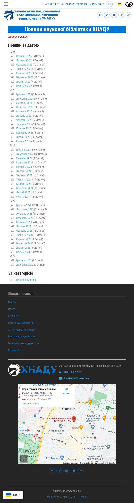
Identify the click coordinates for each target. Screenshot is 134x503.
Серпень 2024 (24, 166)
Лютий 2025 (23, 137)
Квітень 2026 (23, 73)
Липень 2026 (23, 60)
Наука (11, 309)
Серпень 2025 (24, 111)
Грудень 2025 (24, 94)
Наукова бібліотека (26, 279)
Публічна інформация (75, 4)
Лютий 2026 (23, 81)
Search (108, 1)
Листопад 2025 (25, 98)
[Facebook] (99, 15)
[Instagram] (106, 15)
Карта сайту (97, 4)
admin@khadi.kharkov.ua (75, 378)
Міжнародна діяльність (21, 336)
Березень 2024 (24, 188)
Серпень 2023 (24, 222)
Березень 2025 (24, 132)
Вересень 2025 (24, 107)
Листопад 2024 (25, 154)
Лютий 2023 (23, 247)
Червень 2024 (24, 175)
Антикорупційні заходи (21, 329)
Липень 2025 (23, 115)
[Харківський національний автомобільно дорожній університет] (30, 14)
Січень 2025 (23, 141)
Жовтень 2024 (24, 158)
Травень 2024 (24, 179)
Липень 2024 (23, 171)
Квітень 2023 (23, 239)
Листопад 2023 (25, 209)
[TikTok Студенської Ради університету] (128, 15)
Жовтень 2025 (24, 102)
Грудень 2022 (24, 260)
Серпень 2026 (24, 56)
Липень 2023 (23, 226)
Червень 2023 (24, 230)
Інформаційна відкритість (23, 343)
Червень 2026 (24, 64)
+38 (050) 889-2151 (72, 372)
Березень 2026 (24, 77)
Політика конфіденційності (61, 497)
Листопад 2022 (25, 264)
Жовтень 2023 (24, 213)
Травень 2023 (24, 235)
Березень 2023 (24, 243)
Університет (53, 4)
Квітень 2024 (23, 183)
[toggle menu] (5, 4)
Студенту (13, 315)
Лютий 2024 (23, 192)
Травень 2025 (24, 124)
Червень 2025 (24, 120)
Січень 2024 (23, 196)
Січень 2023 (23, 252)
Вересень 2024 (24, 162)
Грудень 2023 (24, 205)
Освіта (12, 302)
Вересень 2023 (24, 217)
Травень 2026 (24, 68)
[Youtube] (114, 15)
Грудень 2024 (24, 149)
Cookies (83, 497)
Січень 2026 (23, 85)
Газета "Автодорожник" (21, 322)
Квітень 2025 (23, 128)
